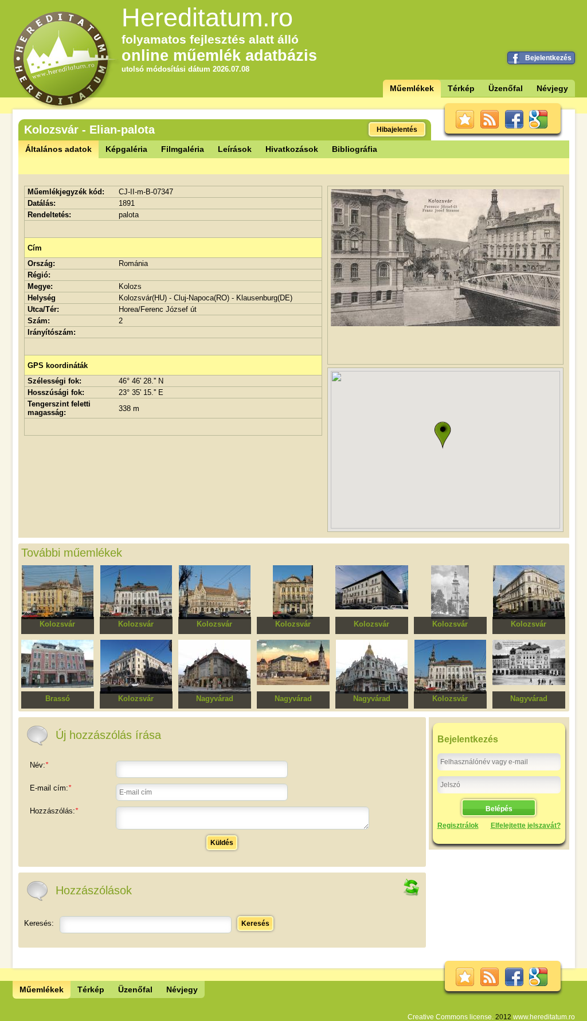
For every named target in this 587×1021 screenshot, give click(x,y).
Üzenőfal (505, 88)
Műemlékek (412, 88)
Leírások (235, 149)
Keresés (255, 924)
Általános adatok (58, 149)
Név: (39, 765)
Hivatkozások (291, 149)
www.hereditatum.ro (544, 1017)
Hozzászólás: (54, 811)
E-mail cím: (50, 788)
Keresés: (39, 923)
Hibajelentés (397, 130)
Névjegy (552, 88)
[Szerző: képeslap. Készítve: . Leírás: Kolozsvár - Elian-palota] (445, 323)
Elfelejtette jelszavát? (526, 826)
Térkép (461, 88)
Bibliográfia (354, 149)
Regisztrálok (458, 826)
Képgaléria (126, 149)
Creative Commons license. (451, 1017)
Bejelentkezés (548, 58)
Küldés (221, 843)
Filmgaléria (182, 149)
